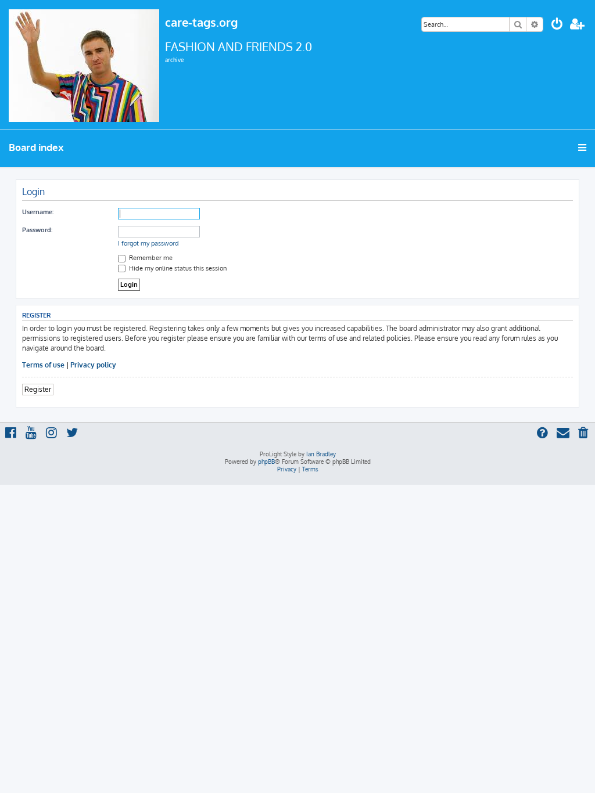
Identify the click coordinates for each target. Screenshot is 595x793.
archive (174, 59)
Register (37, 389)
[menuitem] (557, 25)
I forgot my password (148, 243)
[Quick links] (583, 147)
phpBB (266, 461)
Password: (37, 230)
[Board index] (84, 64)
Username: (37, 212)
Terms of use (43, 365)
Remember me (150, 258)
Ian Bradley (321, 453)
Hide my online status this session (177, 268)
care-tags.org (201, 22)
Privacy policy (93, 365)
